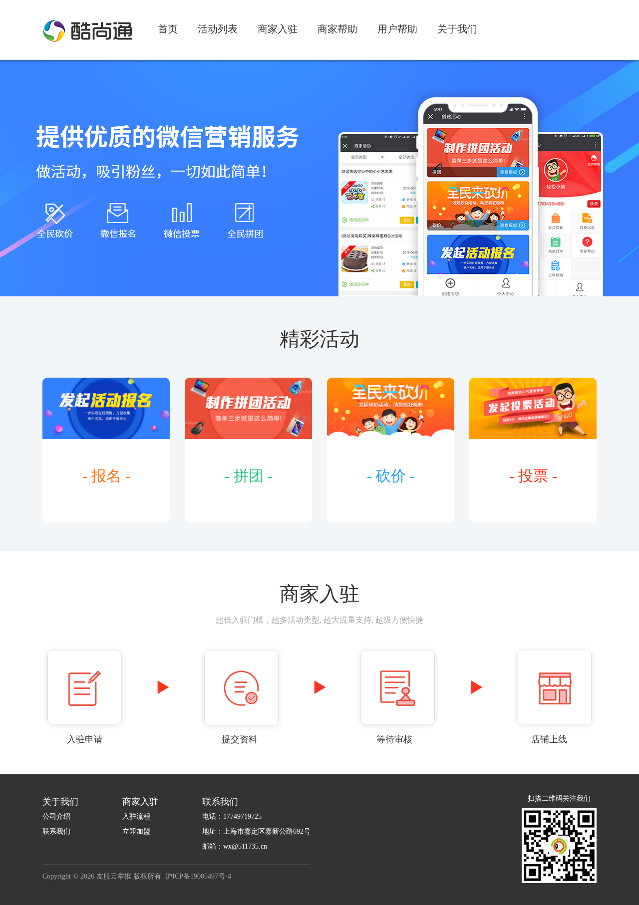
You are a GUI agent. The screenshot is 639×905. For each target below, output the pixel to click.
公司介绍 (56, 816)
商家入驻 (278, 28)
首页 (168, 28)
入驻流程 (136, 816)
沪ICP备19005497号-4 (198, 876)
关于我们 (457, 28)
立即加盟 (136, 831)
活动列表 (218, 28)
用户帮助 (397, 28)
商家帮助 (337, 28)
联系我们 (56, 831)
